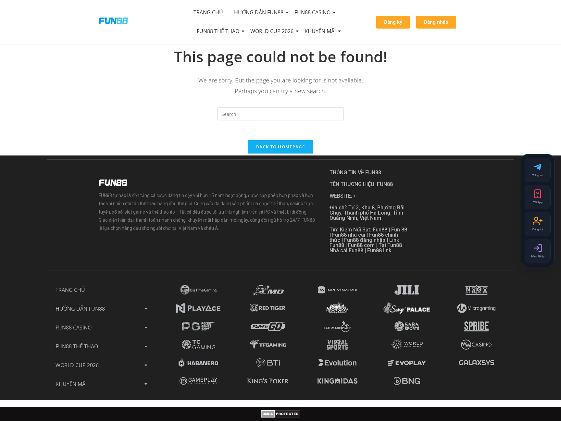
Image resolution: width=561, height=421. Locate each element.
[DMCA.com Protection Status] (280, 414)
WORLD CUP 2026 (271, 31)
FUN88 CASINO (312, 12)
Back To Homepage (280, 147)
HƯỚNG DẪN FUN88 (258, 12)
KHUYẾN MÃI (320, 31)
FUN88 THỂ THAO (218, 31)
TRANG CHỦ (208, 12)
